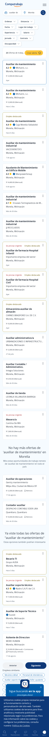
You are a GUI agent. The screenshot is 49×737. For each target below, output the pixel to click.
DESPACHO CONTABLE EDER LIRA (22, 508)
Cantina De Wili (13, 423)
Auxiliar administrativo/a (20, 337)
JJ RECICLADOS (13, 227)
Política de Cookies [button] (21, 725)
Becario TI (11, 558)
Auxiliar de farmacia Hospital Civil (22, 281)
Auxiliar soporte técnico (19, 585)
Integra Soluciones (15, 370)
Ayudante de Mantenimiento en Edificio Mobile (22, 169)
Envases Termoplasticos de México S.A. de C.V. (28, 203)
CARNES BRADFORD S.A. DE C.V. (21, 315)
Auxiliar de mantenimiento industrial (21, 144)
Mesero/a (11, 419)
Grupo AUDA (12, 562)
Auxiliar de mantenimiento (21, 64)
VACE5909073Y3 (14, 149)
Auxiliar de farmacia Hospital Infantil (22, 252)
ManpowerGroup (24, 174)
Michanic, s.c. (22, 67)
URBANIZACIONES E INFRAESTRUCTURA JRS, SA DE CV (24, 341)
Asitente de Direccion (18, 637)
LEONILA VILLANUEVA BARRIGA (21, 396)
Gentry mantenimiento (17, 482)
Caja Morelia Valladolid (27, 124)
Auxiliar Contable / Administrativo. (16, 366)
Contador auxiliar (15, 505)
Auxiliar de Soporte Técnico (21, 611)
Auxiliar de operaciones (19, 478)
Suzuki (12, 614)
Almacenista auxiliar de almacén (19, 310)
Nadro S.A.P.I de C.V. (25, 588)
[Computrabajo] (14, 5)
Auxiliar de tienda (15, 393)
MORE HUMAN (13, 641)
